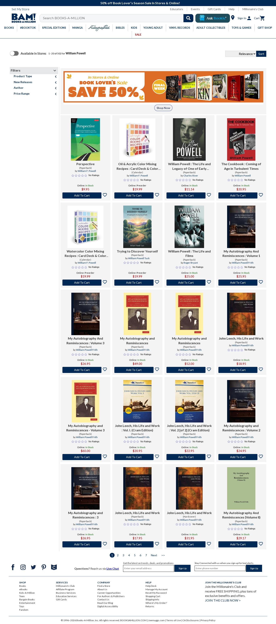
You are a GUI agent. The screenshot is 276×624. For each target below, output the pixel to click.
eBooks (23, 589)
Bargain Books (27, 599)
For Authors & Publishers (111, 596)
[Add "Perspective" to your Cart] (85, 195)
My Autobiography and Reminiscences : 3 (85, 515)
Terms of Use (173, 620)
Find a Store (103, 585)
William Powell (243, 175)
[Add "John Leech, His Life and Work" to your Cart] (241, 370)
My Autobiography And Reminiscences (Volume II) (241, 515)
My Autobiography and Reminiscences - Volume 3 (85, 428)
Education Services (66, 596)
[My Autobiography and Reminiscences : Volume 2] (241, 401)
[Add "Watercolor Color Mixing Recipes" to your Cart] (85, 283)
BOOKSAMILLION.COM (133, 620)
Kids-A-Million (27, 592)
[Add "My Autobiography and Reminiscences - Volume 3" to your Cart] (85, 457)
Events (195, 9)
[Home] (23, 18)
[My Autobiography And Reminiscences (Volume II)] (241, 488)
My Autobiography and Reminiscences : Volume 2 (241, 428)
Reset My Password (156, 592)
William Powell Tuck (139, 258)
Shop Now (163, 108)
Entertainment (27, 602)
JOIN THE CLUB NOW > (223, 600)
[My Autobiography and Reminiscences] (137, 314)
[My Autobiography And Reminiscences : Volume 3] (85, 314)
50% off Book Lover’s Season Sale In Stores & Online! (140, 3)
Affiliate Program (65, 589)
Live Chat (112, 568)
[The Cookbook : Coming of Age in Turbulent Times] (241, 139)
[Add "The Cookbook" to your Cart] (241, 195)
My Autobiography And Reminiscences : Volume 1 (241, 253)
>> (163, 555)
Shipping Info (152, 599)
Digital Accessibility (107, 606)
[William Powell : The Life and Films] (189, 227)
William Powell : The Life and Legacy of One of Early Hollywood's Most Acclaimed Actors (189, 166)
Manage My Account (156, 589)
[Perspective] (85, 139)
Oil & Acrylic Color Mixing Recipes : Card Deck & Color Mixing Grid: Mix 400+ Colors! (137, 166)
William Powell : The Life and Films (189, 253)
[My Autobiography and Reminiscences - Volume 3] (85, 401)
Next (154, 555)
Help (232, 9)
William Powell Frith (243, 262)
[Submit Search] (188, 18)
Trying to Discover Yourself (137, 251)
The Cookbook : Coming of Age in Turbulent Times (241, 166)
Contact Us (103, 599)
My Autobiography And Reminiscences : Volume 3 (85, 340)
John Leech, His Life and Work (241, 338)
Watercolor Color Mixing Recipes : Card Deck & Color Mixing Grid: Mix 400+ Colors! (85, 253)
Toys (21, 606)
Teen (22, 596)
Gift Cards (214, 9)
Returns (149, 606)
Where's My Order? (156, 602)
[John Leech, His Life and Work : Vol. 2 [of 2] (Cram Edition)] (189, 401)
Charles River (190, 175)
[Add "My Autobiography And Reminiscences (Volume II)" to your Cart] (241, 544)
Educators (176, 9)
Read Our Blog (105, 602)
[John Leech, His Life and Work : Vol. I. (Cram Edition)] (137, 401)
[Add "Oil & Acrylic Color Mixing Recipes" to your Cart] (137, 195)
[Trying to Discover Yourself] (137, 227)
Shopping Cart (152, 596)
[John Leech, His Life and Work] (241, 314)
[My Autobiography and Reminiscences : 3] (85, 488)
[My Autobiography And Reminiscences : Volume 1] (241, 227)
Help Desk (150, 585)
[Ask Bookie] (212, 18)
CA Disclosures (190, 620)
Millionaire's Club (252, 9)
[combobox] (119, 18)
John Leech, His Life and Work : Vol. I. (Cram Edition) (137, 428)
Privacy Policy (208, 620)
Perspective (85, 164)
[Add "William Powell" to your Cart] (189, 195)
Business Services (66, 592)
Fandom (23, 609)
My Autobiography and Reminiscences (137, 340)
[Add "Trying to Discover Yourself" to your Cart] (137, 283)
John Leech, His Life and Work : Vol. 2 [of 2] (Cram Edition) (189, 428)
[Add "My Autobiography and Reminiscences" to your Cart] (137, 370)
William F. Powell (87, 170)
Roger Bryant (191, 262)
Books (22, 585)
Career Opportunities (109, 592)
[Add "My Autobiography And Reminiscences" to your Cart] (241, 283)
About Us (102, 589)
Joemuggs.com (156, 620)
